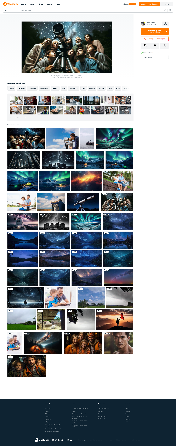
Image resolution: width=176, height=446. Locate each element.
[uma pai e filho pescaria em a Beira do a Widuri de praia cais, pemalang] (87, 138)
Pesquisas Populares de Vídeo (79, 425)
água (118, 88)
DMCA (74, 411)
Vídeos (40, 4)
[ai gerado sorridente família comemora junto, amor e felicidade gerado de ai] (83, 343)
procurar (55, 88)
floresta (126, 88)
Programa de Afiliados (79, 414)
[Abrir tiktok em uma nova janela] (65, 440)
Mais (58, 4)
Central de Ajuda (103, 408)
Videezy (47, 414)
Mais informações (147, 57)
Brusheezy (48, 408)
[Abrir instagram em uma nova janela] (56, 440)
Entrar (167, 4)
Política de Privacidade (121, 440)
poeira (110, 88)
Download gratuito (155, 31)
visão (64, 88)
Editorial (49, 4)
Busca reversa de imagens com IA (53, 425)
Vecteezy (47, 411)
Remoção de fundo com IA (53, 429)
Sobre (100, 414)
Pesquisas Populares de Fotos (79, 421)
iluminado (21, 88)
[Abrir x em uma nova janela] (68, 440)
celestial (92, 88)
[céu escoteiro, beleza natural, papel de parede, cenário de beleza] (91, 297)
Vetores (23, 4)
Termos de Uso (109, 440)
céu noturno (44, 88)
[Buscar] (165, 10)
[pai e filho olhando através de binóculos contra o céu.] (62, 138)
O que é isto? (155, 53)
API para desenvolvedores (53, 422)
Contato (100, 411)
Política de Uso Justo (134, 440)
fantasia (101, 88)
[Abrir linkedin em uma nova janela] (59, 440)
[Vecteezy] (10, 4)
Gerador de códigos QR (52, 431)
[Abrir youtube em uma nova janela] (71, 440)
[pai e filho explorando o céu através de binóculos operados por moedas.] (51, 202)
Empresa (47, 416)
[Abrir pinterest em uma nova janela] (62, 440)
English (127, 408)
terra (83, 88)
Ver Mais (125, 110)
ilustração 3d (74, 88)
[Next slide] (131, 88)
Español (127, 411)
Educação (48, 419)
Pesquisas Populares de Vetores (79, 417)
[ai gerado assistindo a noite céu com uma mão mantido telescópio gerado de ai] (83, 202)
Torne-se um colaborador (102, 417)
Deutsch (127, 416)
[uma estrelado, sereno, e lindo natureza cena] (118, 221)
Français (127, 419)
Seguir (165, 24)
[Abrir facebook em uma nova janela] (53, 440)
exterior (11, 88)
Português (128, 414)
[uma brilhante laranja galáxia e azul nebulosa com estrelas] (86, 181)
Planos (125, 4)
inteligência (32, 88)
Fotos (32, 4)
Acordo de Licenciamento (80, 408)
